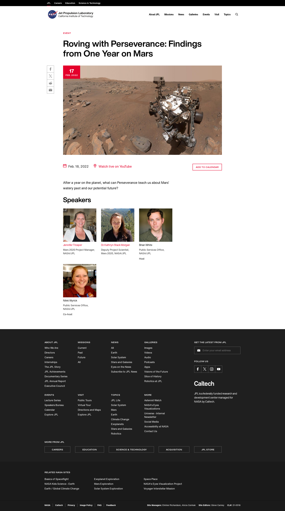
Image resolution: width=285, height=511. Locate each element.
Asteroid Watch (153, 400)
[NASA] (52, 14)
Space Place (150, 479)
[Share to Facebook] (50, 69)
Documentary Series (56, 376)
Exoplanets (117, 424)
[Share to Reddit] (50, 83)
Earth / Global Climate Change (62, 488)
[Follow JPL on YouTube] (218, 369)
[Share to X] (50, 76)
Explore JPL (51, 414)
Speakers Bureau (54, 405)
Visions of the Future (156, 371)
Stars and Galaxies (121, 362)
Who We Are (51, 348)
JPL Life (115, 400)
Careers (49, 357)
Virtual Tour (84, 405)
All (79, 362)
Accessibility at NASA (156, 426)
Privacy (71, 505)
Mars (114, 410)
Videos (148, 352)
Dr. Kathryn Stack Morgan (115, 245)
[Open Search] (236, 14)
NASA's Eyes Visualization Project (163, 484)
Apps (147, 367)
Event (67, 33)
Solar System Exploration (108, 488)
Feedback (111, 505)
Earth (114, 352)
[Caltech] (204, 383)
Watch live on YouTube (115, 166)
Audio (147, 357)
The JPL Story (53, 367)
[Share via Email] (50, 90)
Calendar (50, 410)
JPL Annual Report (55, 381)
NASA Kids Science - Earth (60, 484)
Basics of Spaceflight (57, 479)
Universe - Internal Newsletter (154, 415)
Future (81, 357)
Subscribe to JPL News (124, 371)
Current (82, 348)
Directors (50, 352)
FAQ (99, 505)
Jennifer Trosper (72, 245)
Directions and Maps (89, 410)
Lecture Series (53, 400)
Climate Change (120, 419)
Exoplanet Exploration (106, 479)
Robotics (116, 433)
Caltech (59, 505)
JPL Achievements (55, 371)
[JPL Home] (76, 14)
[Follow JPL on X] (204, 369)
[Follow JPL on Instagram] (211, 369)
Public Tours (85, 400)
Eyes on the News (121, 367)
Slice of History (153, 376)
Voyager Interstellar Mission (159, 488)
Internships (51, 362)
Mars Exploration (103, 484)
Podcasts (149, 362)
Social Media (151, 421)
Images (148, 348)
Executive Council (55, 386)
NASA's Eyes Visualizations (152, 406)
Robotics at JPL (153, 381)
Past (80, 352)
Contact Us (150, 431)
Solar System (118, 357)
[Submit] (198, 350)
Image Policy (86, 505)
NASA (47, 505)
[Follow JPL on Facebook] (197, 369)
